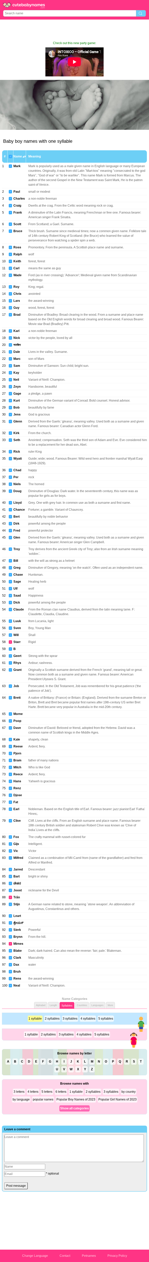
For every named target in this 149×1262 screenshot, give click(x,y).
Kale (16, 739)
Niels (17, 484)
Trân (16, 897)
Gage (17, 393)
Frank (17, 212)
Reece (18, 774)
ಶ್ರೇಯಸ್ (18, 922)
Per (15, 477)
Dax (16, 964)
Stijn (16, 904)
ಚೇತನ (17, 883)
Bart (16, 876)
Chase (18, 574)
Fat (15, 802)
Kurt (16, 400)
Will (16, 635)
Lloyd (17, 502)
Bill (15, 560)
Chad (17, 470)
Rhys (17, 662)
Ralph (17, 254)
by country (128, 1091)
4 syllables (88, 1018)
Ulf (15, 588)
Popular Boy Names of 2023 (75, 1099)
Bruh (17, 971)
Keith (17, 261)
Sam (16, 365)
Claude (18, 609)
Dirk (16, 523)
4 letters (33, 1091)
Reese (18, 746)
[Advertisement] (74, 30)
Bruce (17, 231)
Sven (17, 628)
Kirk (16, 433)
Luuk (17, 621)
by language (21, 1099)
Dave (17, 727)
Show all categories (74, 1108)
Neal (16, 985)
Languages (97, 1005)
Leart (17, 915)
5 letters (47, 1091)
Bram (17, 760)
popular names (43, 1099)
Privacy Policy (117, 1255)
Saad (17, 595)
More (110, 1005)
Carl (16, 268)
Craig (17, 205)
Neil (16, 379)
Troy (16, 549)
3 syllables (70, 1018)
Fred (16, 530)
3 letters (19, 1091)
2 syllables (52, 1018)
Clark (17, 957)
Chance (19, 509)
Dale (16, 351)
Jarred (18, 869)
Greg (17, 567)
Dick (16, 602)
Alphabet (40, 1005)
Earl (16, 809)
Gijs (16, 844)
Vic (15, 850)
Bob (16, 407)
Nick (16, 337)
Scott (17, 224)
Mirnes (18, 943)
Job (16, 686)
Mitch (17, 767)
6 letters (60, 1091)
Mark (17, 166)
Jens (17, 414)
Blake (17, 950)
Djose (17, 795)
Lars (16, 300)
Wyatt (17, 458)
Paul (16, 191)
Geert (17, 656)
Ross (17, 247)
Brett (17, 697)
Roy (16, 286)
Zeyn (17, 386)
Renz (17, 788)
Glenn (17, 421)
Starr (17, 642)
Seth (16, 440)
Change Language (35, 1255)
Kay (16, 372)
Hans (17, 781)
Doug (17, 491)
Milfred (18, 857)
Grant (17, 669)
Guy (16, 307)
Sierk (17, 929)
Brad (17, 314)
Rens (17, 978)
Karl (16, 331)
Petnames (89, 1255)
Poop (17, 720)
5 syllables (105, 1018)
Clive (17, 820)
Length (53, 1005)
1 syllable (35, 1018)
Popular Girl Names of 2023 (117, 1099)
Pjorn (17, 753)
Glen (16, 537)
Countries (82, 1005)
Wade (17, 275)
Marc (17, 358)
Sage (17, 581)
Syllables (67, 1005)
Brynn (18, 936)
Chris (17, 293)
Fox (16, 837)
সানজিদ (17, 344)
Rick (16, 451)
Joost (17, 890)
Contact (65, 1255)
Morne (18, 714)
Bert (16, 516)
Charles (19, 198)
